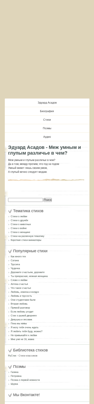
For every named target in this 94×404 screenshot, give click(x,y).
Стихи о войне (19, 228)
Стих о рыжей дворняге (24, 315)
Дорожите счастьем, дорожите (28, 272)
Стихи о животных (21, 224)
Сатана (15, 260)
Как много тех (18, 256)
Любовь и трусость (21, 296)
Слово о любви (19, 280)
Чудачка (15, 268)
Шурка (14, 384)
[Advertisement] (47, 49)
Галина (14, 372)
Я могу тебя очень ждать (24, 327)
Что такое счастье (21, 288)
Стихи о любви (19, 216)
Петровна (16, 376)
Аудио (47, 136)
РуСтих (12, 355)
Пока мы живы (19, 323)
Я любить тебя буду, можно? (26, 331)
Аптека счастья (19, 284)
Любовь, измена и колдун (25, 292)
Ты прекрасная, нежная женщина (29, 276)
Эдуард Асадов (47, 102)
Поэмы (47, 128)
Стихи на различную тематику (27, 236)
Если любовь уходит (22, 311)
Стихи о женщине (20, 232)
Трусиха (15, 264)
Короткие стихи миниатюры (26, 240)
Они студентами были (23, 299)
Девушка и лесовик (21, 319)
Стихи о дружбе (19, 220)
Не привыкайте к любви (24, 335)
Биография (47, 111)
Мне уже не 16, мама (22, 339)
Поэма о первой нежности (25, 380)
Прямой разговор (20, 307)
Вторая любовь (19, 303)
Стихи (47, 119)
